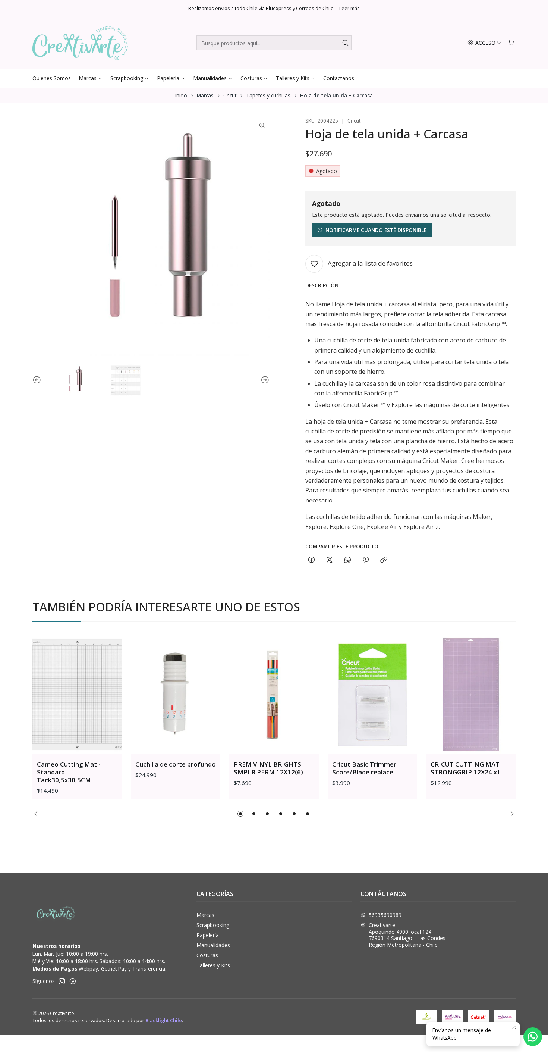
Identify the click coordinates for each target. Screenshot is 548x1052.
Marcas (205, 95)
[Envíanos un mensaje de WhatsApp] (532, 1036)
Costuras (207, 955)
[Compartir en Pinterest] (365, 560)
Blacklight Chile (163, 1020)
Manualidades (213, 945)
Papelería (207, 935)
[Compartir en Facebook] (311, 560)
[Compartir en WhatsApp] (347, 560)
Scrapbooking (212, 925)
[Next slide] (264, 380)
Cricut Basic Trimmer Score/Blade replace (364, 768)
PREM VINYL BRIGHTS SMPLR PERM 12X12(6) (268, 768)
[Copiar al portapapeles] (384, 560)
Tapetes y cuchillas (268, 95)
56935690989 (385, 914)
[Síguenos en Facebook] (72, 981)
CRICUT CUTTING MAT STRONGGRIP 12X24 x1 (466, 768)
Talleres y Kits (213, 965)
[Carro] (511, 43)
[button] (240, 813)
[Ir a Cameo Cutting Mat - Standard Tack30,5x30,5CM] (77, 694)
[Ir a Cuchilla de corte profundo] (175, 694)
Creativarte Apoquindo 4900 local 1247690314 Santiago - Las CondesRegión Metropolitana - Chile (407, 934)
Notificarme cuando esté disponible (375, 230)
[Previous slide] (38, 380)
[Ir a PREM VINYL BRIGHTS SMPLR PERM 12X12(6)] (274, 694)
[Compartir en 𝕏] (329, 560)
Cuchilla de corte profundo (175, 764)
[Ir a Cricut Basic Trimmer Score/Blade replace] (372, 694)
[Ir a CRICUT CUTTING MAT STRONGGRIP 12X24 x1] (471, 694)
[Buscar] (345, 42)
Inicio (181, 95)
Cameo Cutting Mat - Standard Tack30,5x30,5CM (69, 772)
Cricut (229, 95)
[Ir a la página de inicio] (80, 43)
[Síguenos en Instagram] (62, 981)
